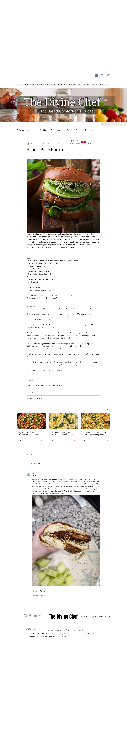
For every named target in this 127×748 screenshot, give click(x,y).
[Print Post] (37, 392)
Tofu (86, 130)
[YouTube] (35, 616)
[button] (96, 75)
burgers (30, 380)
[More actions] (99, 144)
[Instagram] (25, 616)
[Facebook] (30, 616)
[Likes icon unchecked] (33, 591)
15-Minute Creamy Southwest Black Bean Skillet (28, 434)
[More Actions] (99, 474)
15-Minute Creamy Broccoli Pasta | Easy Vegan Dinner (63, 434)
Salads (69, 130)
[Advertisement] (59, 19)
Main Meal (30, 385)
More (94, 130)
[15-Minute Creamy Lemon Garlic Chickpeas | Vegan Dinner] (95, 421)
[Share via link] (33, 392)
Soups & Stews (57, 130)
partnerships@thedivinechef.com (96, 616)
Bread (78, 130)
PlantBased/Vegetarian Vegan (53, 385)
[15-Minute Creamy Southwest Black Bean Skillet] (31, 421)
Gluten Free (39, 385)
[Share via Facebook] (28, 392)
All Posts (20, 130)
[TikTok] (40, 616)
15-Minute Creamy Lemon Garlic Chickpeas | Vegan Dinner (95, 434)
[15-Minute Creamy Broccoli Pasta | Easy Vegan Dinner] (63, 421)
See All (108, 409)
